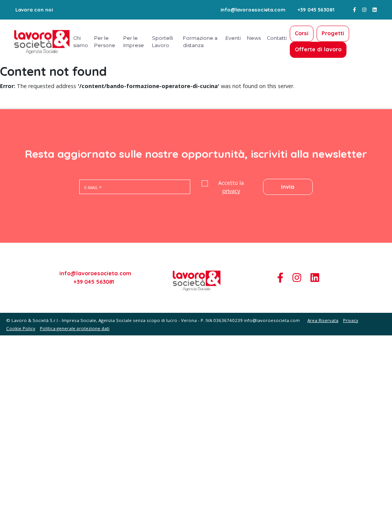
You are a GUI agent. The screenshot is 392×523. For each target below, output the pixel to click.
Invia (287, 186)
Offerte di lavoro (318, 49)
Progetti (333, 33)
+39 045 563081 (316, 10)
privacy (231, 190)
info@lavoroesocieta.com (252, 10)
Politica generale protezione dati (74, 328)
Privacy (350, 320)
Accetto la (231, 187)
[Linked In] (374, 9)
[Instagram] (364, 9)
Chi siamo (80, 41)
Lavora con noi (34, 10)
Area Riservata (322, 320)
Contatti (277, 38)
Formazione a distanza (200, 41)
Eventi (233, 38)
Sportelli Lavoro (162, 41)
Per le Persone (104, 41)
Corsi (302, 33)
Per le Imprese (133, 41)
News (254, 38)
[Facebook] (354, 9)
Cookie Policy (20, 328)
